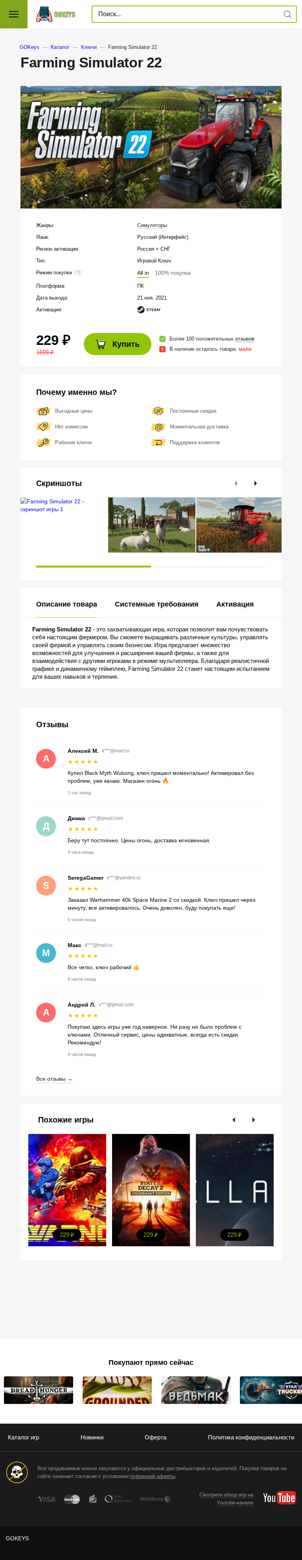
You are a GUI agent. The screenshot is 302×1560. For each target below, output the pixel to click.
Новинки (92, 1437)
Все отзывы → (54, 1079)
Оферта (155, 1437)
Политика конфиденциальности (251, 1437)
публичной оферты (152, 1476)
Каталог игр (23, 1437)
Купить (125, 344)
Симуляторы (152, 225)
